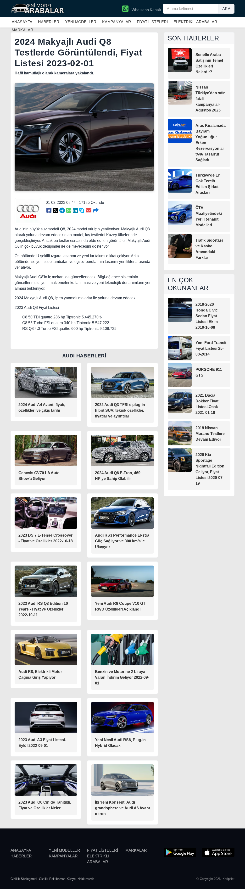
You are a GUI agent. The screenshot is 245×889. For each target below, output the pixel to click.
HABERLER (48, 22)
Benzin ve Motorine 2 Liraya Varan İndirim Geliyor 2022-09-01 (122, 677)
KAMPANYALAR (116, 22)
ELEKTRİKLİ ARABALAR (195, 22)
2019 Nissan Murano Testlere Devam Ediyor (210, 433)
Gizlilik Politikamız (52, 879)
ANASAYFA (22, 22)
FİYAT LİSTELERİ (152, 22)
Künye (71, 879)
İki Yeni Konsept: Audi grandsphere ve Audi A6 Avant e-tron (122, 808)
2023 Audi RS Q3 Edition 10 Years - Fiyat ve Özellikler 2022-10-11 (43, 609)
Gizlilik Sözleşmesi (24, 879)
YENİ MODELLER (80, 22)
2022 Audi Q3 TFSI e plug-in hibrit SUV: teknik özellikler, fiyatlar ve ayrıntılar (120, 410)
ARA (226, 9)
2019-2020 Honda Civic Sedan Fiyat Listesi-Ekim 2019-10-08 (206, 315)
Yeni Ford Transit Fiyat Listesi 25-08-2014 (210, 348)
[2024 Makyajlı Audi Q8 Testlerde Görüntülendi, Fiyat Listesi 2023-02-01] (48, 210)
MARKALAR (136, 850)
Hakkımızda (86, 879)
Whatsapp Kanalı (146, 10)
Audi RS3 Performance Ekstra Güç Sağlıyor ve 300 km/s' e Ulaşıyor (122, 541)
